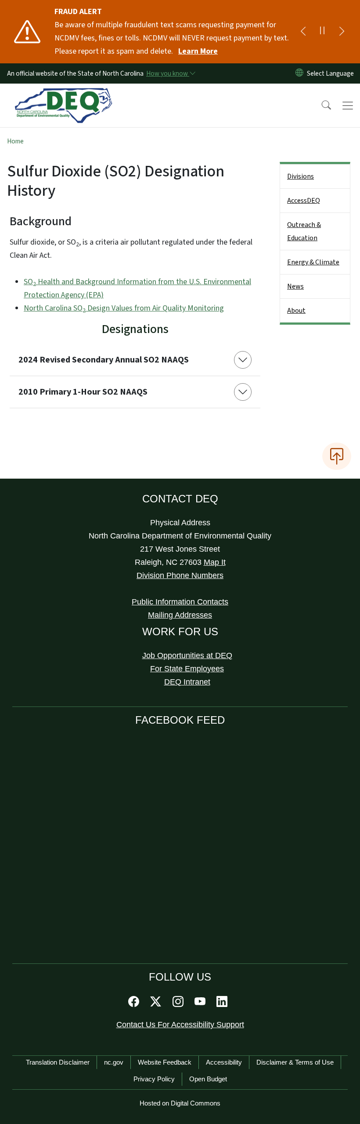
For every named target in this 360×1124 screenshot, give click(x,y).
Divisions (300, 176)
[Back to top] (336, 456)
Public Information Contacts (180, 601)
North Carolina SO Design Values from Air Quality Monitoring (124, 308)
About (296, 310)
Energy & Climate (313, 262)
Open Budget (208, 1079)
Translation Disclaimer (58, 1062)
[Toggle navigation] (347, 105)
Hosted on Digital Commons (180, 1103)
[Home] (63, 93)
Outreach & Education (304, 231)
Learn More (198, 51)
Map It (215, 562)
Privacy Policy (154, 1079)
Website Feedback (164, 1062)
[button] (320, 105)
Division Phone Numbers (180, 575)
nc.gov (113, 1062)
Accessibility (224, 1062)
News (295, 286)
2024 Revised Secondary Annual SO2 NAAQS (103, 360)
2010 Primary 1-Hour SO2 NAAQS (83, 392)
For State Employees (187, 668)
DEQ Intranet (187, 681)
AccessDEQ (303, 200)
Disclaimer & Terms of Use (295, 1062)
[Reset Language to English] (299, 73)
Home (15, 141)
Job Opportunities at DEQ (187, 655)
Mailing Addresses (180, 615)
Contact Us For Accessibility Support (180, 1024)
